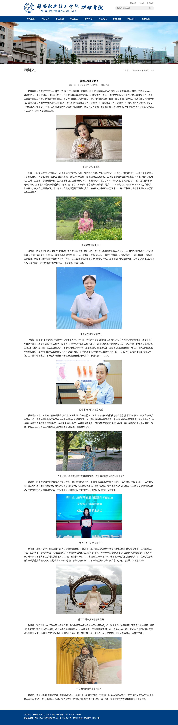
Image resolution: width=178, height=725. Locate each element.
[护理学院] (63, 8)
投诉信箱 (150, 3)
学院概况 (60, 19)
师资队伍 (145, 71)
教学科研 (88, 19)
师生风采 (103, 19)
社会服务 (146, 19)
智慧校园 (133, 3)
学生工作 (131, 19)
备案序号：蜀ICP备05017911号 (68, 715)
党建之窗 (117, 19)
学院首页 (31, 19)
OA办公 (142, 3)
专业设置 (74, 19)
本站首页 (45, 19)
